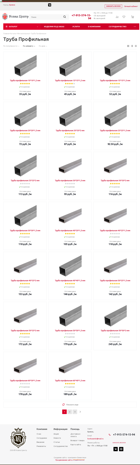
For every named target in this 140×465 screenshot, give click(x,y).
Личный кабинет (131, 6)
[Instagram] (121, 449)
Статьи (57, 442)
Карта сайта (76, 444)
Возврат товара (77, 440)
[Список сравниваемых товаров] (117, 18)
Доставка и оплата (75, 435)
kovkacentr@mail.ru (95, 439)
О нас (39, 434)
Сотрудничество (117, 26)
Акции (56, 434)
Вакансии (40, 442)
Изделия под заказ (54, 26)
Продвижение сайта (64, 460)
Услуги (76, 26)
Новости (57, 438)
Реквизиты (41, 446)
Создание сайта (60, 457)
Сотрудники (42, 438)
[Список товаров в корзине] (132, 19)
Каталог (13, 26)
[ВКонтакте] (115, 449)
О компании (94, 26)
